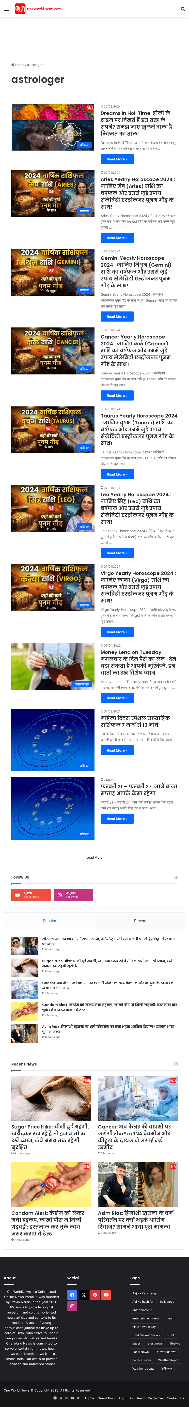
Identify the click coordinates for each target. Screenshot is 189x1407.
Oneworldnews (166, 1352)
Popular (49, 920)
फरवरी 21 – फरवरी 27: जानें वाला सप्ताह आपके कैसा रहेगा (139, 790)
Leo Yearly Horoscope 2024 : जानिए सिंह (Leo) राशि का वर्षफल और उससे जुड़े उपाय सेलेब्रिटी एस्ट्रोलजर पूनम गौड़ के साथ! (137, 508)
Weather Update (143, 1368)
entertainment (142, 1310)
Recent (140, 920)
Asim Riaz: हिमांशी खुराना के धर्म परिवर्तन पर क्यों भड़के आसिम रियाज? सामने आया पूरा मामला (135, 1220)
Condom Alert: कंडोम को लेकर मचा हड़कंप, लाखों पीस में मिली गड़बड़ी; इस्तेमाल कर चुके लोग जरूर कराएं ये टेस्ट (47, 1223)
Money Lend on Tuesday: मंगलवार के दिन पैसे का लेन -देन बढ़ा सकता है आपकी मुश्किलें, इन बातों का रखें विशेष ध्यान (138, 662)
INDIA (170, 1335)
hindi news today (144, 1327)
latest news (155, 1343)
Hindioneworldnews (146, 1335)
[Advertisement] (93, 33)
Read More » (117, 159)
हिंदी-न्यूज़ (166, 1368)
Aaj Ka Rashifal (142, 1301)
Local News (140, 1352)
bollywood (167, 1301)
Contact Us (175, 1398)
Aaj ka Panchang (144, 1293)
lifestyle (175, 1343)
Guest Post (106, 1398)
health (171, 1318)
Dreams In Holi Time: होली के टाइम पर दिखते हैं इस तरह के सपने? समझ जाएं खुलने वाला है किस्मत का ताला (136, 123)
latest (136, 1343)
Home (19, 65)
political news (141, 1360)
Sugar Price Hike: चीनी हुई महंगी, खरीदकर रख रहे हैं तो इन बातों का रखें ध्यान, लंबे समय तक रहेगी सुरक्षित (50, 1137)
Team (140, 1398)
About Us (125, 1398)
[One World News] (38, 8)
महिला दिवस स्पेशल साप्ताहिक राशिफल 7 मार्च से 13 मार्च (135, 721)
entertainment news (146, 1318)
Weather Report (168, 1360)
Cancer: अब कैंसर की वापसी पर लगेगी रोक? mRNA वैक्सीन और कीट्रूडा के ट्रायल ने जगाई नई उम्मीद (134, 1137)
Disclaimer (155, 1398)
